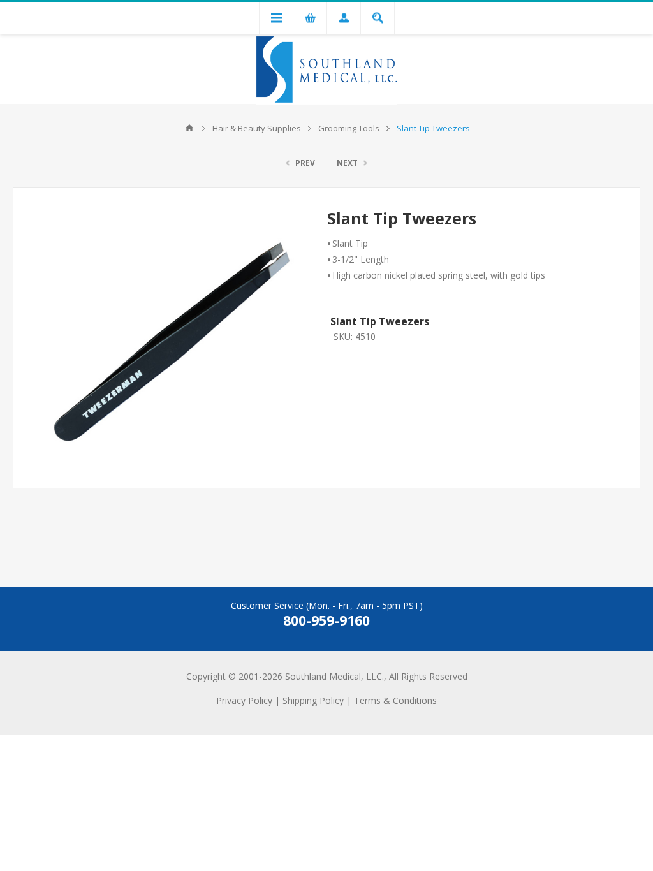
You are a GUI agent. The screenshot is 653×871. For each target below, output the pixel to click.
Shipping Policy (313, 700)
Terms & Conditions (395, 700)
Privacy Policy (244, 700)
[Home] (189, 128)
